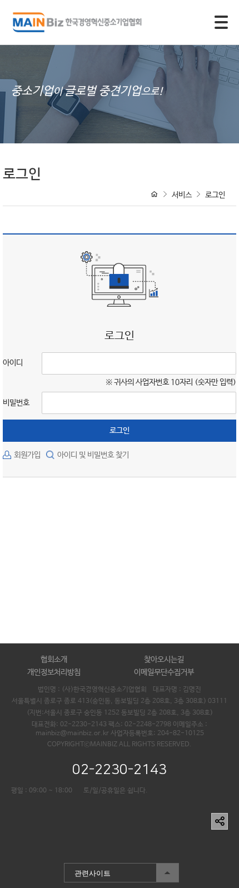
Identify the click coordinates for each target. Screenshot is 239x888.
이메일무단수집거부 (164, 672)
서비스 (182, 195)
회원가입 (27, 455)
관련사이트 (87, 870)
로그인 (215, 195)
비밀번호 (16, 402)
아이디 (13, 362)
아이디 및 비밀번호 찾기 (93, 455)
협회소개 (54, 659)
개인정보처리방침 (54, 672)
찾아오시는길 (164, 659)
